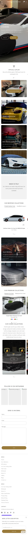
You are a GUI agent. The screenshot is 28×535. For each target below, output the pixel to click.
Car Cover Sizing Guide (6, 466)
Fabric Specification (5, 493)
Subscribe (14, 531)
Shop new (14, 37)
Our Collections (4, 462)
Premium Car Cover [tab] (9, 293)
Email (3, 420)
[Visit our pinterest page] (10, 512)
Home (2, 459)
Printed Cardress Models (14, 91)
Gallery (2, 475)
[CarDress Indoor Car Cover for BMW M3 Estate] (14, 218)
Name (3, 414)
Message (4, 426)
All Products (4, 464)
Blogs (2, 477)
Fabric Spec (3, 468)
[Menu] (2, 2)
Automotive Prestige (14, 2)
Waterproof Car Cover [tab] (20, 293)
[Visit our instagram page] (4, 512)
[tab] (11, 322)
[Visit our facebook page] (1, 512)
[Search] (26, 1)
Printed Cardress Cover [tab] (9, 206)
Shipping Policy (4, 500)
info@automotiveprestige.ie (7, 509)
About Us (3, 473)
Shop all (5, 37)
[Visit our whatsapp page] (13, 512)
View (14, 359)
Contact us (3, 480)
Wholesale (3, 471)
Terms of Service (5, 502)
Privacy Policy (4, 495)
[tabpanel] (14, 222)
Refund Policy (4, 498)
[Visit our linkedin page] (7, 512)
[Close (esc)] (26, 517)
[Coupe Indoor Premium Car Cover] (14, 305)
